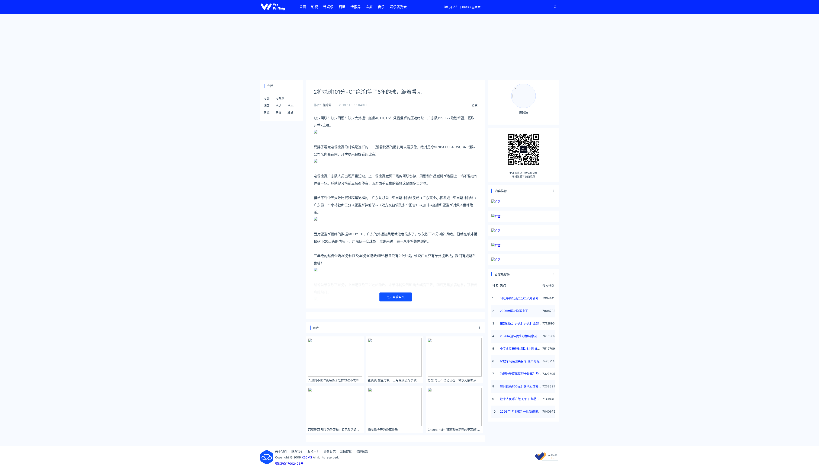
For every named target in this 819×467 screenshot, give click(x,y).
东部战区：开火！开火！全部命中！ (524, 323)
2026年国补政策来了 (514, 311)
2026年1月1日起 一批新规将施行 (522, 411)
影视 (314, 7)
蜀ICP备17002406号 (289, 463)
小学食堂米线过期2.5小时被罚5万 (522, 348)
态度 (369, 7)
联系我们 (297, 451)
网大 (290, 105)
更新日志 (330, 451)
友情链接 (346, 451)
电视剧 (280, 98)
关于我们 (281, 451)
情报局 (355, 7)
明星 (341, 7)
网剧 (279, 105)
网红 (279, 112)
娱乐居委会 (398, 7)
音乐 (381, 7)
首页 (302, 7)
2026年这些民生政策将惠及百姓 (521, 336)
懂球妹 (327, 105)
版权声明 (313, 451)
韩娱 (290, 112)
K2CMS (307, 457)
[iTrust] (546, 459)
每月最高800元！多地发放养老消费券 (525, 386)
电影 (267, 98)
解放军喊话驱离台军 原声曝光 (520, 361)
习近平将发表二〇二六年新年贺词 (522, 298)
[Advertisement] (409, 47)
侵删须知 (362, 451)
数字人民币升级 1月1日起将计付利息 (524, 399)
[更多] (479, 328)
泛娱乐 (328, 7)
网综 (267, 112)
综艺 (267, 105)
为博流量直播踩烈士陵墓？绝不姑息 (524, 373)
